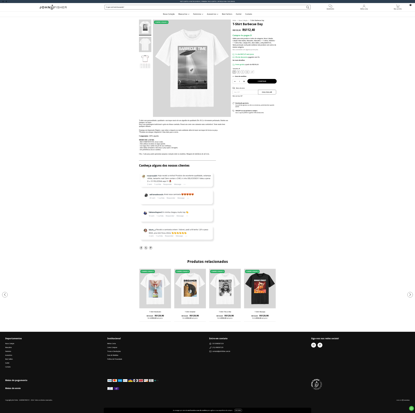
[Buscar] (307, 7)
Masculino (183, 14)
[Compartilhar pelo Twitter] (146, 249)
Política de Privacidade (114, 359)
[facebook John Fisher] (6, 1)
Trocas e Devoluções (114, 351)
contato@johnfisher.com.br (221, 351)
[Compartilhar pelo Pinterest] (150, 249)
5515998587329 (218, 343)
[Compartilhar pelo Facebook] (141, 249)
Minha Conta (111, 343)
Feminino (197, 14)
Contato (248, 14)
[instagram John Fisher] (3, 1)
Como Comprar (112, 347)
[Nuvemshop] (403, 400)
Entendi (238, 410)
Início (234, 20)
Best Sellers (227, 14)
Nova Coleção (169, 14)
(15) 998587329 (217, 347)
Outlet (239, 14)
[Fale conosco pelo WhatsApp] (411, 408)
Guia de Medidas (112, 355)
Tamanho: (236, 68)
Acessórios (212, 14)
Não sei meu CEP (238, 96)
